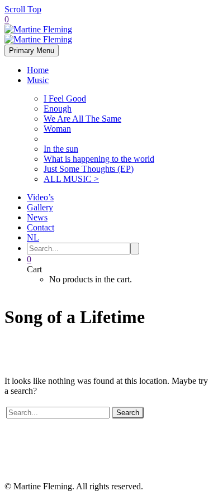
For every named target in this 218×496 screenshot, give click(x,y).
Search (127, 412)
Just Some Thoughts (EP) (89, 169)
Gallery (40, 207)
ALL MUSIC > (71, 179)
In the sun (61, 148)
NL (33, 237)
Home (38, 70)
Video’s (40, 197)
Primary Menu (31, 50)
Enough (58, 108)
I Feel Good (65, 98)
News (37, 217)
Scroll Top (22, 9)
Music (38, 80)
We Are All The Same (82, 118)
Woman (57, 128)
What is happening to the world (99, 158)
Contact (40, 227)
